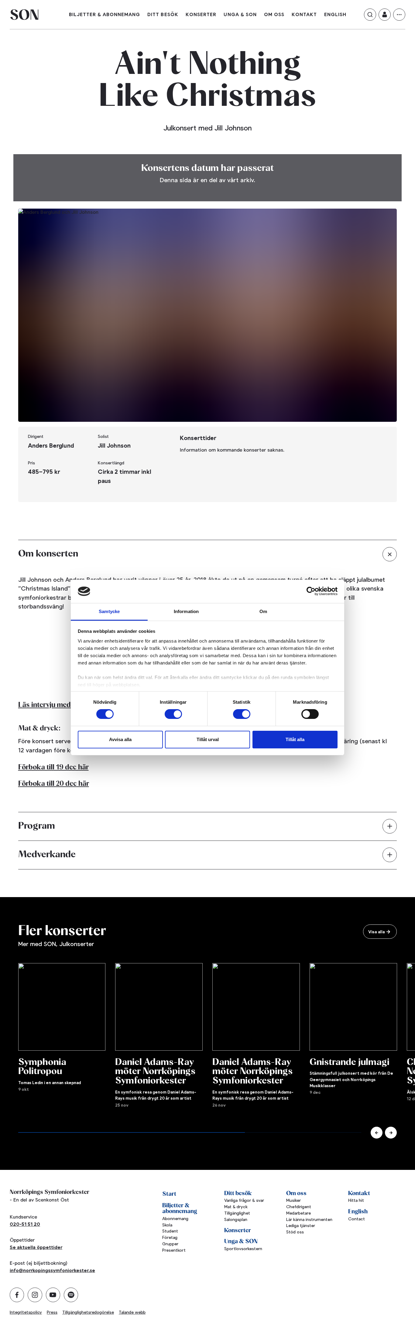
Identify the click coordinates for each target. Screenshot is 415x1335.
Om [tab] (263, 611)
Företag (169, 1237)
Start (169, 1194)
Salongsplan (235, 1219)
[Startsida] (24, 14)
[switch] (173, 714)
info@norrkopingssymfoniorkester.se (52, 1270)
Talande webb (132, 1312)
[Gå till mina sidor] (385, 15)
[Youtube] (53, 1295)
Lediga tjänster (300, 1225)
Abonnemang (175, 1218)
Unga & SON (240, 14)
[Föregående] (376, 1133)
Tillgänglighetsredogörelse (88, 1312)
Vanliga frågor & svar (244, 1200)
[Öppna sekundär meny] (399, 15)
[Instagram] (35, 1295)
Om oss (274, 14)
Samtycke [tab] (109, 611)
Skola (167, 1225)
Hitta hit (356, 1200)
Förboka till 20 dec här (53, 783)
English (335, 14)
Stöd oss (295, 1232)
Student (170, 1231)
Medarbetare (298, 1213)
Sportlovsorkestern (243, 1249)
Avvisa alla (120, 739)
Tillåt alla (295, 739)
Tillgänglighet (237, 1213)
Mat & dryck (236, 1207)
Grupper (170, 1244)
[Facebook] (17, 1295)
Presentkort (174, 1250)
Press (52, 1312)
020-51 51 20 (25, 1224)
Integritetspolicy (26, 1312)
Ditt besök (162, 14)
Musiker (293, 1200)
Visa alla (376, 931)
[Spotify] (71, 1295)
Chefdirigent (298, 1207)
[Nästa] (391, 1133)
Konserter (201, 14)
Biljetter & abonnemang (104, 14)
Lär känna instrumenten (309, 1219)
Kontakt (304, 14)
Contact (356, 1219)
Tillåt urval (208, 739)
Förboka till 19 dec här (53, 767)
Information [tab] (186, 611)
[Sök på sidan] (370, 15)
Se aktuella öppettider (36, 1247)
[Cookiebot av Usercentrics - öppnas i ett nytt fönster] (311, 591)
